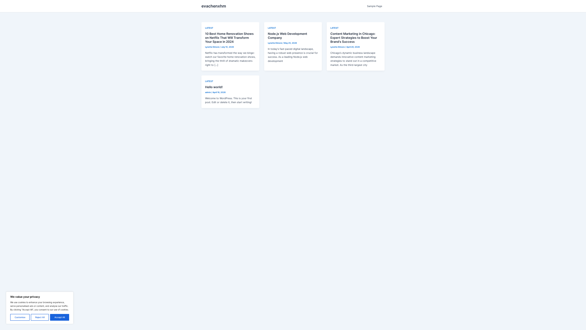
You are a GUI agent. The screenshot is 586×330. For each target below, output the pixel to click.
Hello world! (214, 87)
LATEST (209, 28)
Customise (20, 317)
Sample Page (374, 6)
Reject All (40, 317)
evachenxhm (213, 6)
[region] (39, 308)
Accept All (59, 317)
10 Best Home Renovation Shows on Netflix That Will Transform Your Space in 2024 (229, 38)
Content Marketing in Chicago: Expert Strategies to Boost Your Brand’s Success (353, 38)
